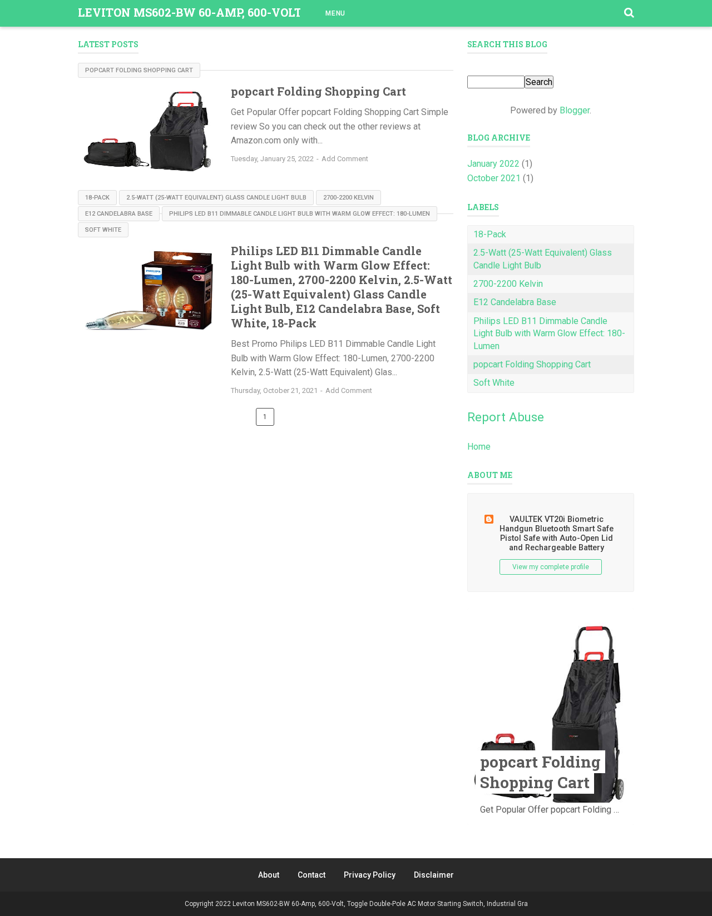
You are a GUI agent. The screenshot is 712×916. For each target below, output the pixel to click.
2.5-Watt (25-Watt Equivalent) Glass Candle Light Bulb (216, 197)
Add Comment (345, 159)
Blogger (575, 110)
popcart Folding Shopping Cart (139, 70)
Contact (311, 874)
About (268, 874)
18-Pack (97, 197)
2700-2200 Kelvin (348, 197)
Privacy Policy (369, 874)
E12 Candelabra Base (118, 213)
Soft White (103, 229)
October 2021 (494, 178)
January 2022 (493, 163)
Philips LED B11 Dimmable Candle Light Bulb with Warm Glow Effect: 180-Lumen (299, 213)
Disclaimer (434, 874)
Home (479, 446)
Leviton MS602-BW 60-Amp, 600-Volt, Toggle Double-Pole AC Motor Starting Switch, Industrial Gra (380, 904)
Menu (335, 13)
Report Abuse (505, 417)
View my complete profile (550, 567)
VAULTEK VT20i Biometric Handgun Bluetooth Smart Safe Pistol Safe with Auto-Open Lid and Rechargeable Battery (557, 533)
